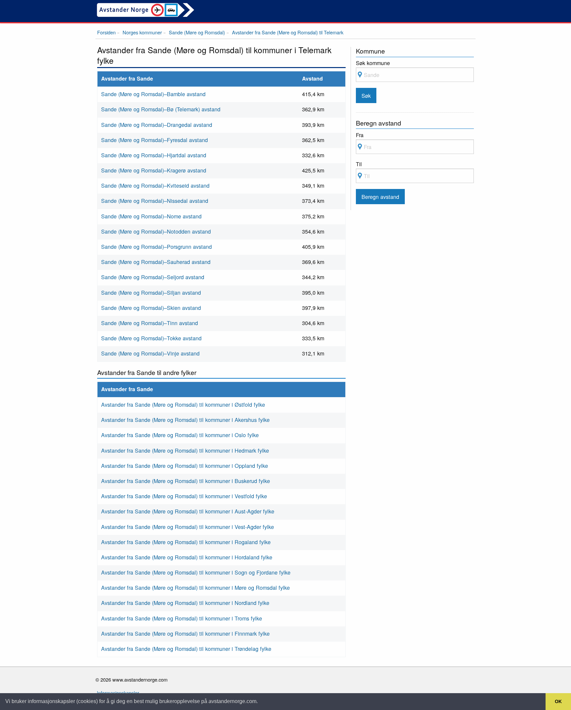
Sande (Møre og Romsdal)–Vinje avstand (150, 353)
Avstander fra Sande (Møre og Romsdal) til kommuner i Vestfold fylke (184, 496)
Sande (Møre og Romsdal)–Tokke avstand (151, 338)
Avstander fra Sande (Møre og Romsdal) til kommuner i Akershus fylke (185, 420)
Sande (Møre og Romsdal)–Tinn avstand (149, 323)
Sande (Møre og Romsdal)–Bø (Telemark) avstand (160, 109)
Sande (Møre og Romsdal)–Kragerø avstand (153, 170)
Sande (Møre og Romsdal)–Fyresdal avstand (154, 140)
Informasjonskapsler (118, 692)
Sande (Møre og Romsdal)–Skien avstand (151, 308)
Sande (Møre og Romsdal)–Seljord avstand (152, 277)
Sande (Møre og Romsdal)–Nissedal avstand (154, 201)
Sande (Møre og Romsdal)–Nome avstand (151, 216)
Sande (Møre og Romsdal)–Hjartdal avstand (153, 155)
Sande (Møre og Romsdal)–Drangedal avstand (156, 125)
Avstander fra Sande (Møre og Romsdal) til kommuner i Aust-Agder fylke (187, 511)
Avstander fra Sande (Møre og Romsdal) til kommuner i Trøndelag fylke (186, 649)
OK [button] (558, 701)
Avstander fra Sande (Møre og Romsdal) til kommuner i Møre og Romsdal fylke (195, 587)
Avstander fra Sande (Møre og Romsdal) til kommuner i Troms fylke (181, 618)
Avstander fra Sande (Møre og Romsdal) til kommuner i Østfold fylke (183, 404)
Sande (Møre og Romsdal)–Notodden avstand (156, 231)
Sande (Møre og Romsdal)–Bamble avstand (153, 94)
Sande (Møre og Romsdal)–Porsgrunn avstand (156, 246)
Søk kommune (373, 63)
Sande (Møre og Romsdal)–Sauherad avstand (155, 262)
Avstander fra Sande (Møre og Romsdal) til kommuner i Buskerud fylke (185, 481)
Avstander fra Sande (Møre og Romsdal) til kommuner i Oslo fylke (180, 435)
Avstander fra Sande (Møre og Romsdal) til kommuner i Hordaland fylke (186, 557)
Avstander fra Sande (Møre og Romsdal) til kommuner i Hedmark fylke (185, 450)
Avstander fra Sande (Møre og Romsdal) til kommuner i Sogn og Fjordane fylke (195, 572)
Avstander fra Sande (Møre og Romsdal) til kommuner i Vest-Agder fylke (187, 527)
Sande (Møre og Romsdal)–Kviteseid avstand (155, 185)
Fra (359, 135)
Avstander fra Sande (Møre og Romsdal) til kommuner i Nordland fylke (185, 603)
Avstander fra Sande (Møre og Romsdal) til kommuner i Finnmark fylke (185, 633)
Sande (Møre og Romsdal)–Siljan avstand (151, 292)
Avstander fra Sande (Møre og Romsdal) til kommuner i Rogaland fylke (186, 542)
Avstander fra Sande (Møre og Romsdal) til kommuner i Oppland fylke (184, 465)
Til (359, 164)
